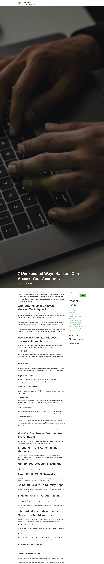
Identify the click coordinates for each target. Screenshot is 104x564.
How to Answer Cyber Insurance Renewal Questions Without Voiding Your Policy (77, 316)
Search (70, 292)
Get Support (83, 3)
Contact (76, 3)
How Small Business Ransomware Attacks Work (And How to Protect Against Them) (76, 310)
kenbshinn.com (22, 283)
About (60, 3)
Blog (71, 3)
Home (56, 3)
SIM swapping (25, 400)
